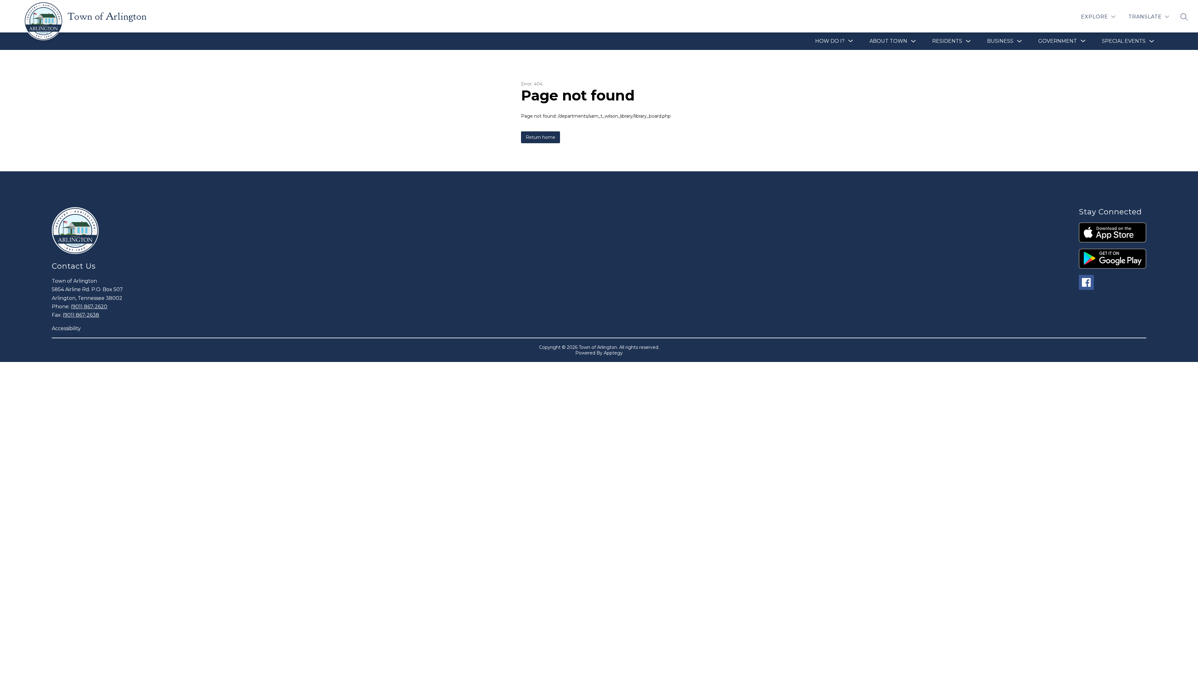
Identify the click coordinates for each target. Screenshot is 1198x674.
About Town (888, 41)
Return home (540, 137)
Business (1000, 41)
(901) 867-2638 (81, 315)
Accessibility (66, 328)
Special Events (1124, 41)
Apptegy (613, 353)
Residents (947, 41)
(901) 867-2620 (89, 307)
